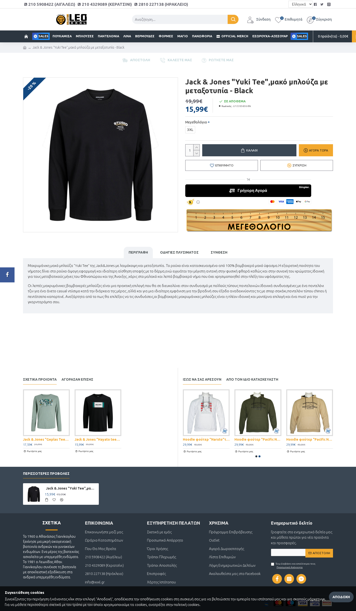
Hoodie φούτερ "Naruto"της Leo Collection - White (206, 439)
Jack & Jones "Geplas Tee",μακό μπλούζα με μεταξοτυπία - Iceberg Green (46, 439)
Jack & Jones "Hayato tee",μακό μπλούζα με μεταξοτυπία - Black (98, 439)
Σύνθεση (219, 252)
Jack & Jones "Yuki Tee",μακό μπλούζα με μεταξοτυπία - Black (71, 488)
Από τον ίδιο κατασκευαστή (252, 379)
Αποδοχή (341, 597)
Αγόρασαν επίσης (77, 379)
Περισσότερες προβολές (46, 473)
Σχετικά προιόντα (40, 379)
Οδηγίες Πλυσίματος (179, 252)
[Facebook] (7, 274)
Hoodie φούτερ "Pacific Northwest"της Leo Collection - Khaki (257, 439)
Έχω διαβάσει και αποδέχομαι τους (296, 565)
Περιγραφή (138, 252)
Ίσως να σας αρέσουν (202, 379)
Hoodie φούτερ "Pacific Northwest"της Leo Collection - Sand (309, 439)
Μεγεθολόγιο (196, 122)
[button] (256, 456)
